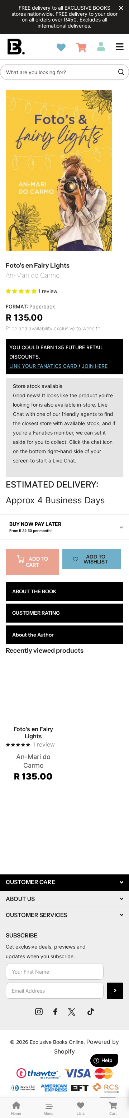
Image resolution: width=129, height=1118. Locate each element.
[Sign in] (101, 46)
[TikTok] (90, 1011)
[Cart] (81, 47)
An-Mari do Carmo (32, 275)
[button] (120, 46)
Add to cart (37, 562)
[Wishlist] (61, 47)
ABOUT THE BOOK (34, 591)
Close (121, 8)
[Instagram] (39, 1011)
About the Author (32, 635)
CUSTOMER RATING (36, 613)
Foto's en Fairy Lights (33, 732)
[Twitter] (72, 1012)
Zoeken (121, 72)
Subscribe (115, 991)
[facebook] (55, 1011)
